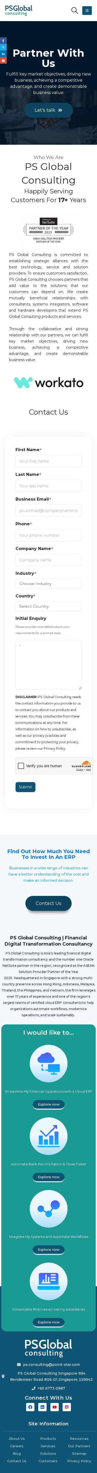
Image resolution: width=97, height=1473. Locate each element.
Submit (25, 787)
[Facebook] (30, 1407)
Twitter (3, 47)
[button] (75, 10)
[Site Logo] (18, 11)
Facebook (3, 40)
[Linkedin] (42, 1407)
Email (3, 60)
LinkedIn (3, 53)
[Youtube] (54, 1407)
